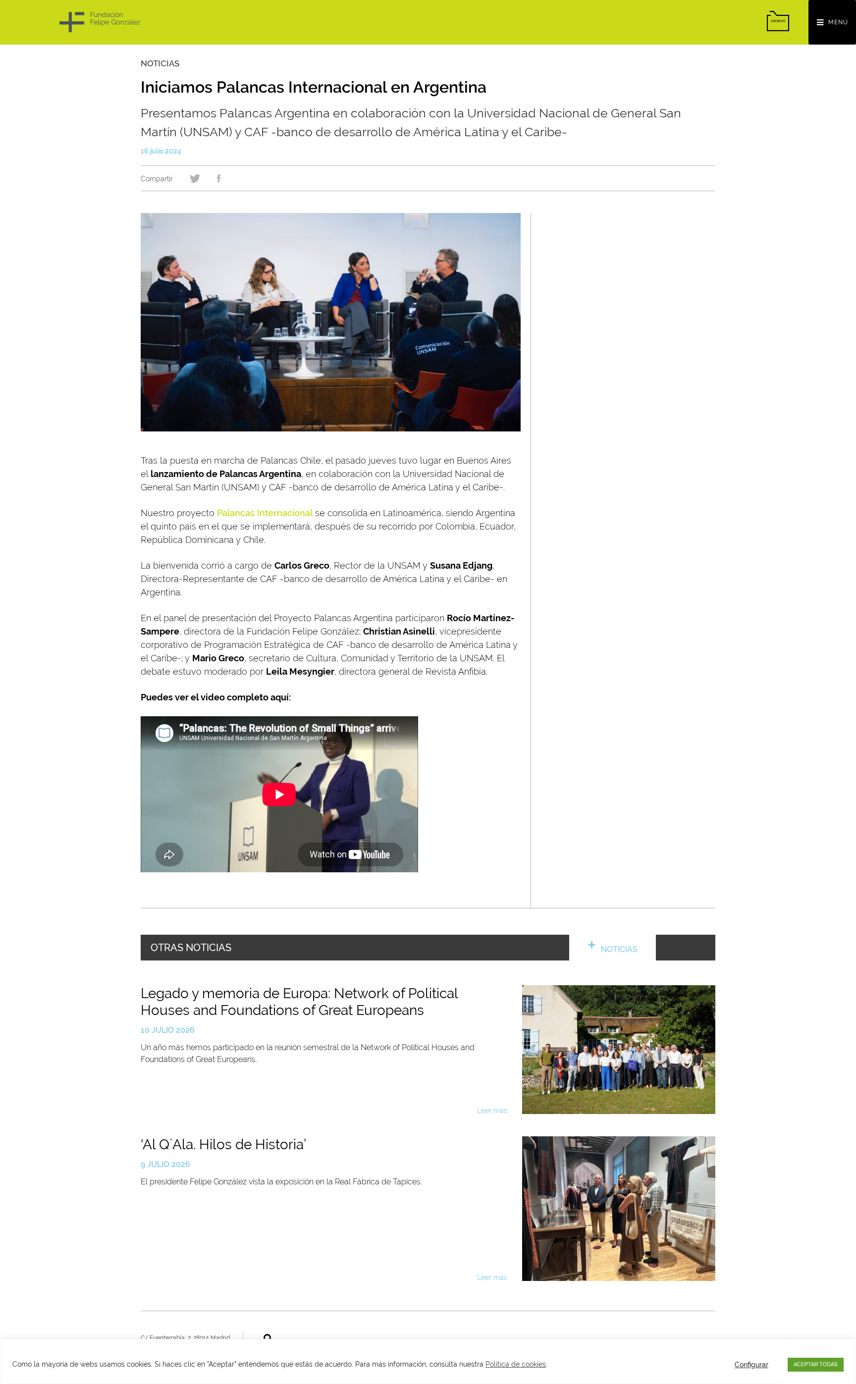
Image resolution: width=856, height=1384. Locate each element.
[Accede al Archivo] (778, 21)
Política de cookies (515, 1364)
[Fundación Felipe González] (99, 22)
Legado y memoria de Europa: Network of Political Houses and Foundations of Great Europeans (299, 1001)
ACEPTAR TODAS (816, 1364)
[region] (428, 1361)
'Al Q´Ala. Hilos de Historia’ (223, 1144)
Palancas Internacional (265, 513)
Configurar (751, 1365)
